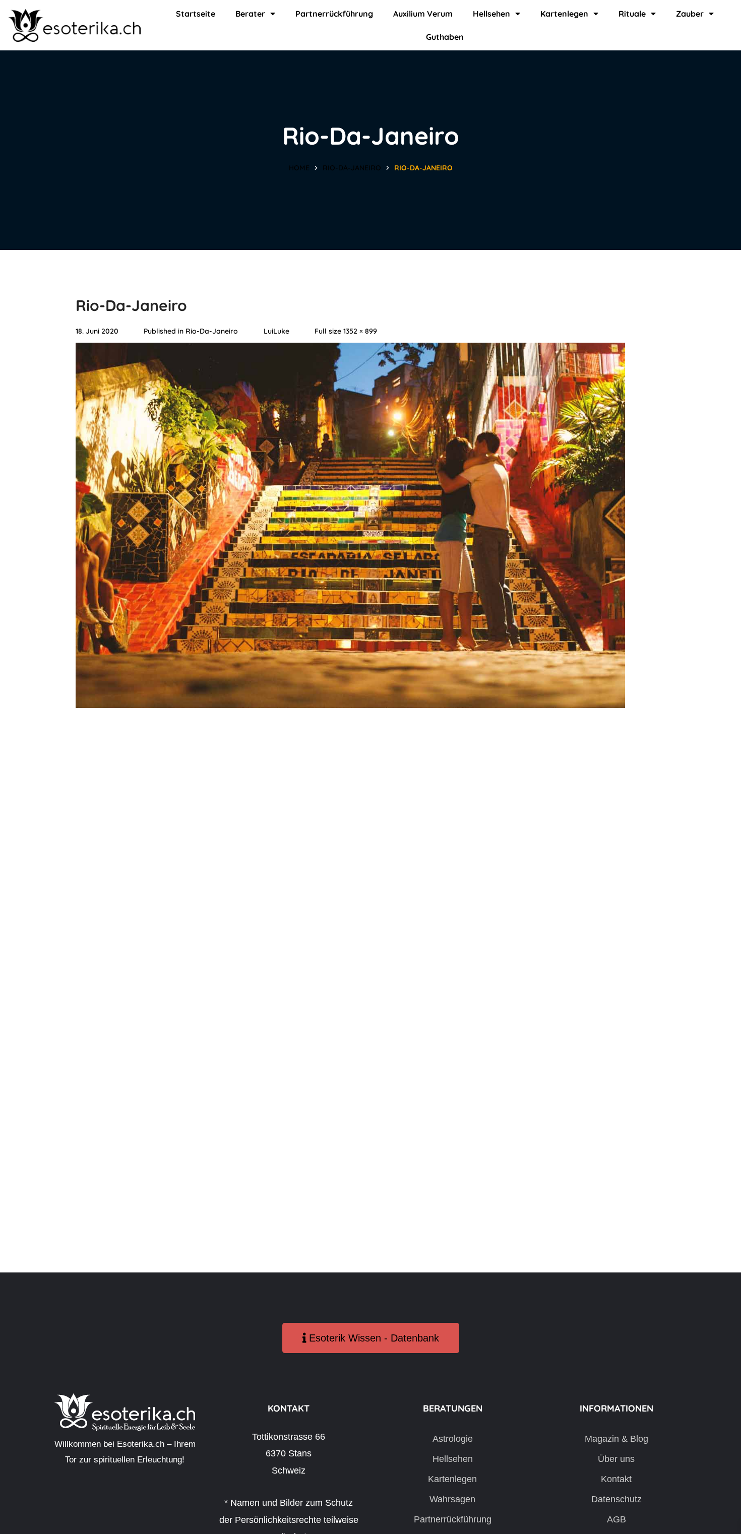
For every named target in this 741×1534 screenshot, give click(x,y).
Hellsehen (491, 14)
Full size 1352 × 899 (346, 331)
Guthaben (445, 37)
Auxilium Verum (423, 14)
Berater (250, 14)
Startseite (195, 14)
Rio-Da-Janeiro (352, 167)
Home (299, 167)
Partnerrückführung (334, 14)
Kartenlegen (564, 14)
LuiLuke (276, 331)
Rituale (632, 14)
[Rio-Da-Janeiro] (350, 351)
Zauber (690, 14)
